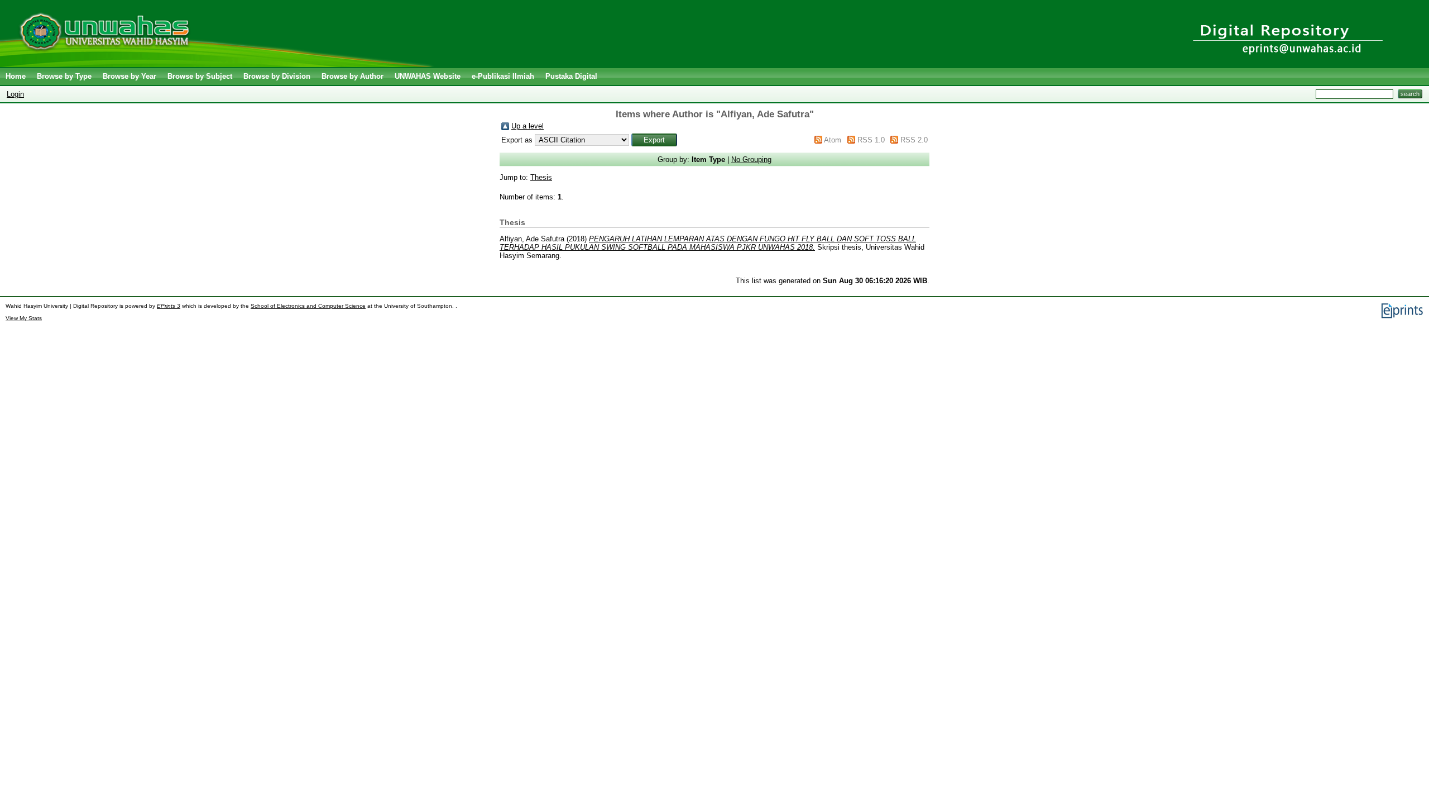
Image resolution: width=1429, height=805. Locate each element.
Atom (832, 140)
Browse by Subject (199, 76)
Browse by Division (276, 76)
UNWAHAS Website (428, 76)
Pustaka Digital (571, 76)
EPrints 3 (168, 306)
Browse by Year (129, 76)
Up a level (527, 126)
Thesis (541, 177)
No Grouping (751, 159)
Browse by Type (64, 76)
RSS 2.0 (914, 140)
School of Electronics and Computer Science (308, 306)
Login (15, 94)
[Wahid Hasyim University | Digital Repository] (219, 64)
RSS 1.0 (871, 140)
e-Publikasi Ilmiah (503, 76)
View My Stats (24, 318)
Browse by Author (352, 76)
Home (16, 76)
